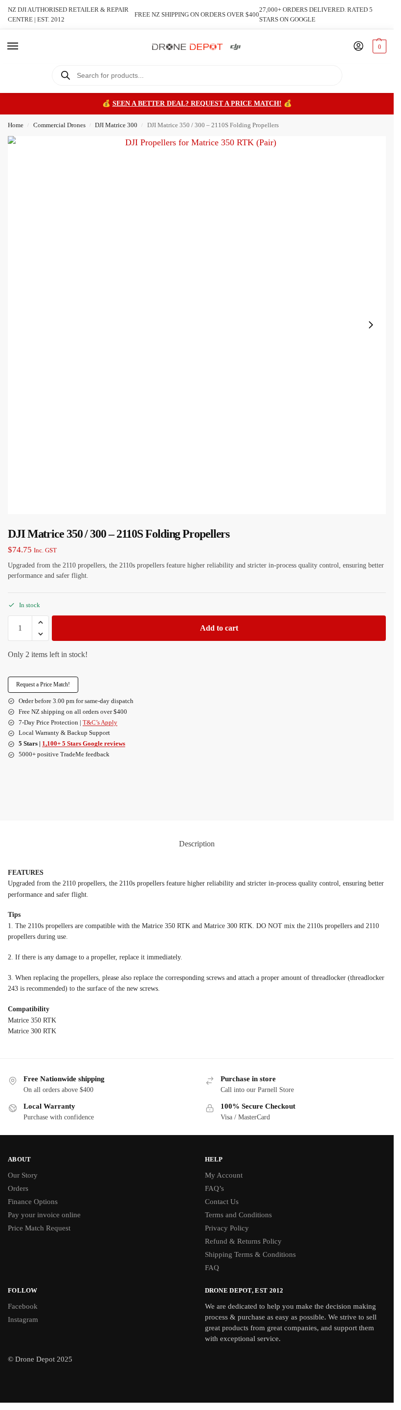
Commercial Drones (59, 125)
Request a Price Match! (43, 684)
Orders (18, 1188)
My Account (224, 1175)
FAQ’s (214, 1188)
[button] (378, 46)
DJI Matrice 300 (116, 125)
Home (15, 125)
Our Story (23, 1175)
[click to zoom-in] (197, 325)
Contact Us (222, 1201)
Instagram (23, 1319)
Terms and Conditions (238, 1215)
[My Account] (358, 46)
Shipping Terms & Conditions (250, 1254)
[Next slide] (370, 325)
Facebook (23, 1306)
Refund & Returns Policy (243, 1241)
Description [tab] (197, 844)
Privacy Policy (227, 1228)
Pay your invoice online (44, 1215)
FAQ (212, 1268)
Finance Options (33, 1201)
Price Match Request (39, 1228)
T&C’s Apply (100, 722)
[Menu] (22, 46)
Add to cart (219, 628)
